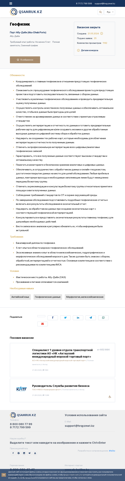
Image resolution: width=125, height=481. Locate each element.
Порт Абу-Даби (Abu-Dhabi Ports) (28, 32)
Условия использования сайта (86, 415)
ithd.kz (112, 450)
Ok (4, 475)
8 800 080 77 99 (21, 424)
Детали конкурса (89, 50)
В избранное (26, 60)
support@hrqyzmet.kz (105, 3)
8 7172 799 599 (84, 3)
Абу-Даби (15, 36)
